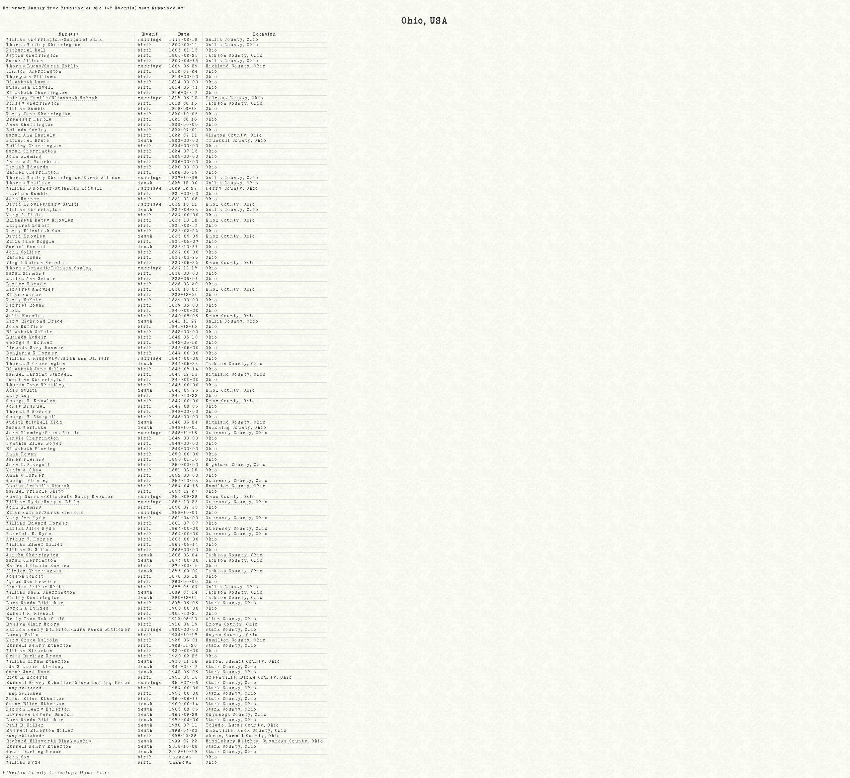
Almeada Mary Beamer (35, 348)
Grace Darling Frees (34, 656)
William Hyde (24, 502)
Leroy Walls (22, 635)
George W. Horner (29, 342)
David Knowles (25, 204)
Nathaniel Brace (28, 141)
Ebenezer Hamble (29, 119)
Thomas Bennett (27, 268)
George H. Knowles (31, 401)
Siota (13, 311)
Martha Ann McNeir (31, 279)
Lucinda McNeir (26, 337)
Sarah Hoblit (61, 66)
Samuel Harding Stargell (39, 374)
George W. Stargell (31, 417)
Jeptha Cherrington (32, 55)
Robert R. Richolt (30, 614)
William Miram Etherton (38, 661)
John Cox (18, 757)
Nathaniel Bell (26, 50)
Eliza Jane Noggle (30, 242)
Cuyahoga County (228, 715)
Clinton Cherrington (34, 71)
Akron (214, 661)
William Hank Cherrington (41, 592)
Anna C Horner (25, 475)
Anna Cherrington (30, 125)
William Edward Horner (37, 523)
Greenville (221, 677)
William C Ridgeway (32, 358)
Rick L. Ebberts (27, 677)
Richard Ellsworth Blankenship (49, 741)
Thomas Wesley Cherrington (43, 45)
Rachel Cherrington (33, 172)
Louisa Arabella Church (38, 486)
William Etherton (29, 651)
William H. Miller (29, 550)
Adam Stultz (22, 390)
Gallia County (224, 40)
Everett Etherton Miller (40, 731)
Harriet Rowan (25, 305)
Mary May (18, 396)
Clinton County (226, 135)
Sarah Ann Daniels (30, 135)
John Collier (23, 252)
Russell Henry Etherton (39, 645)
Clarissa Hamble (27, 194)
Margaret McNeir (28, 226)
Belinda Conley (27, 130)
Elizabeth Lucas (27, 82)
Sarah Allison (24, 61)
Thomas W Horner (29, 412)
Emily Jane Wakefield (35, 619)
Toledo (215, 725)
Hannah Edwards (27, 167)
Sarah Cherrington (31, 151)
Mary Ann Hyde (26, 518)
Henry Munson (25, 497)
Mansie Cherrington (33, 438)
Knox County (223, 204)
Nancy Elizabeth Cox (33, 231)
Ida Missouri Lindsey (35, 667)
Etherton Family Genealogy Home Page (56, 772)
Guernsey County (229, 433)
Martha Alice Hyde (30, 529)
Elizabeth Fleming (31, 449)
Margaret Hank (83, 40)
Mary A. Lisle (24, 215)
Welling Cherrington (34, 146)
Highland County (228, 66)
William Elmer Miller (34, 544)
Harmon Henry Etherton (38, 630)
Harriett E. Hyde (29, 534)
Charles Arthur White (35, 587)
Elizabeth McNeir (29, 332)
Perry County (224, 188)
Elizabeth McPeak (74, 98)
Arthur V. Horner (29, 539)
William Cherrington (34, 40)
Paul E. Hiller (25, 725)
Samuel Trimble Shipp (35, 491)
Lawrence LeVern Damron (40, 715)
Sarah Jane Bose (28, 672)
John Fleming (24, 156)
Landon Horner (26, 284)
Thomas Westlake (28, 183)
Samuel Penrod (26, 247)
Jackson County (226, 55)
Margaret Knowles (30, 289)
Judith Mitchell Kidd (34, 422)
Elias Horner (24, 295)
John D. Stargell (28, 465)
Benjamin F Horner (32, 353)
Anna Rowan (21, 454)
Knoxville (219, 731)
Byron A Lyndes (27, 608)
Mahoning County (228, 428)
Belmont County (227, 98)
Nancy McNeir (24, 300)
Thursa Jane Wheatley (35, 385)
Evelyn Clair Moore (33, 624)
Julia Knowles (25, 316)
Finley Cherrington (33, 103)
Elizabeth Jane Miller (36, 369)
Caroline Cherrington (35, 380)
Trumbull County (228, 141)
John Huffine (24, 327)
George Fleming (27, 481)
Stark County (223, 603)
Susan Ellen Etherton (35, 699)
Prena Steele (62, 433)
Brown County (224, 624)
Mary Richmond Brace (34, 321)
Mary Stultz (64, 204)
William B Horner (29, 188)
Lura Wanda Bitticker (35, 603)
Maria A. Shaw (24, 470)
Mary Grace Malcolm (32, 640)
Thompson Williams (31, 77)
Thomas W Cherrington (36, 364)
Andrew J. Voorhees (32, 162)
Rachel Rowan (24, 257)
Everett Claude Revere (38, 566)
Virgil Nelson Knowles (36, 263)
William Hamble (26, 109)
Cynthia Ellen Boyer (34, 443)
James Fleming (25, 459)
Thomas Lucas (24, 66)
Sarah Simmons (25, 273)
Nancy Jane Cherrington (38, 114)
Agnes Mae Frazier (31, 582)
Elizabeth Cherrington (37, 93)
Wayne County (224, 635)
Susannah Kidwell (30, 87)
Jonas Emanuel (25, 406)
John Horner (23, 199)
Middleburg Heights (232, 741)
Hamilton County (228, 486)
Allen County (223, 619)
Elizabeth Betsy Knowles (40, 220)
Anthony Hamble (27, 98)
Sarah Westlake (26, 428)
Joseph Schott (24, 576)
